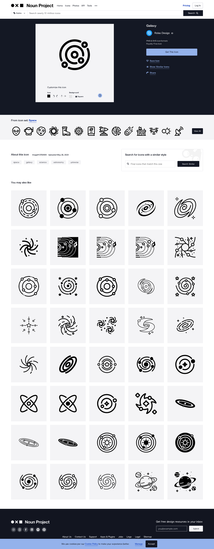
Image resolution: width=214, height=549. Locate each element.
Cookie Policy (91, 544)
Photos (75, 5)
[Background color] (70, 96)
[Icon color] (48, 96)
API (83, 5)
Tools (89, 5)
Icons (67, 5)
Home (60, 5)
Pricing (186, 5)
